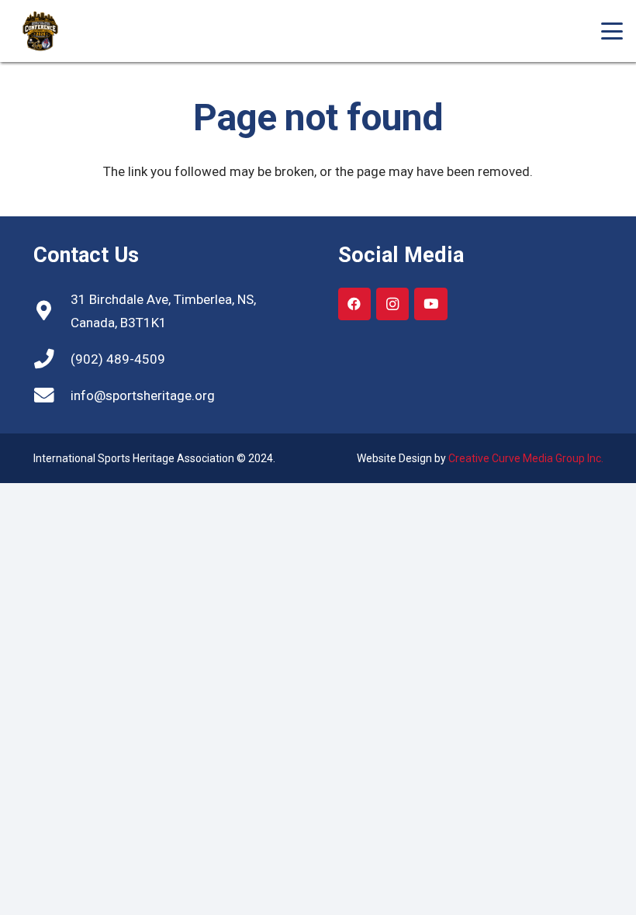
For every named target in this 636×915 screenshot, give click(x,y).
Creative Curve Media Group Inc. (525, 458)
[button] (611, 31)
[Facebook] (355, 304)
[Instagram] (393, 304)
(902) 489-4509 (118, 359)
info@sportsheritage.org (143, 395)
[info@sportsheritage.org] (52, 395)
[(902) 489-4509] (52, 359)
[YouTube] (431, 304)
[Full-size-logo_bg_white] (52, 31)
